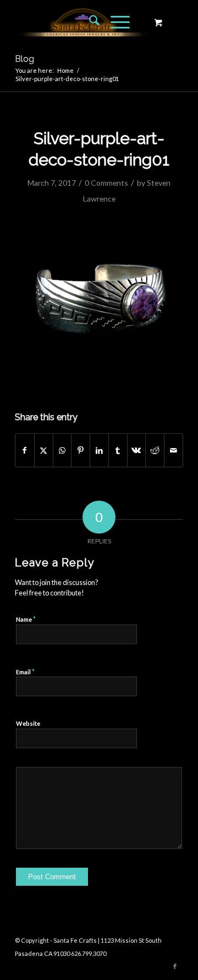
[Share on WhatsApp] (62, 450)
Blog (24, 59)
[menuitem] (89, 22)
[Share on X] (44, 450)
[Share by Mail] (173, 450)
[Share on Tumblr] (118, 450)
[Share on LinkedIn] (99, 450)
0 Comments (106, 182)
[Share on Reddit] (155, 450)
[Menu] (115, 22)
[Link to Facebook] (175, 966)
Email (25, 671)
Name (26, 619)
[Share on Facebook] (24, 450)
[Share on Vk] (137, 450)
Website (28, 723)
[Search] (89, 22)
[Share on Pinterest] (81, 450)
